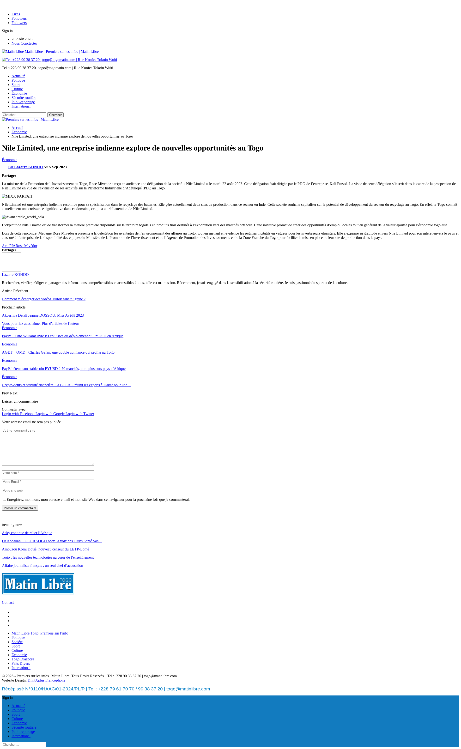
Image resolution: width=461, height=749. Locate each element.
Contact (8, 602)
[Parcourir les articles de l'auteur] (11, 270)
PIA (12, 246)
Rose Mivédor (26, 246)
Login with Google (51, 414)
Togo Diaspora (23, 659)
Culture (17, 89)
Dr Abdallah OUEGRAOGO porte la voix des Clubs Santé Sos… (52, 541)
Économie (19, 93)
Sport (16, 85)
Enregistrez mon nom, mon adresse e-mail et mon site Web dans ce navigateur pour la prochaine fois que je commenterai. (98, 499)
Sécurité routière (24, 98)
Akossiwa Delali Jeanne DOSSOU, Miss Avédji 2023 (43, 315)
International (21, 106)
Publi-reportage (23, 102)
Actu (5, 246)
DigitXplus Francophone (46, 680)
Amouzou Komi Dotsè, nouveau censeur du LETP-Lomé (45, 549)
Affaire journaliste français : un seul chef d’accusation (42, 565)
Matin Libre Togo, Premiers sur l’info (40, 633)
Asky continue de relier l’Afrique (27, 533)
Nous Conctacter (24, 43)
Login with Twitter (80, 414)
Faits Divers (21, 663)
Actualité (18, 76)
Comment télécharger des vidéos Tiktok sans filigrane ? (43, 299)
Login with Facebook (19, 414)
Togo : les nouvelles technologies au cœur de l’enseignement (48, 557)
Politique (18, 80)
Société (17, 642)
